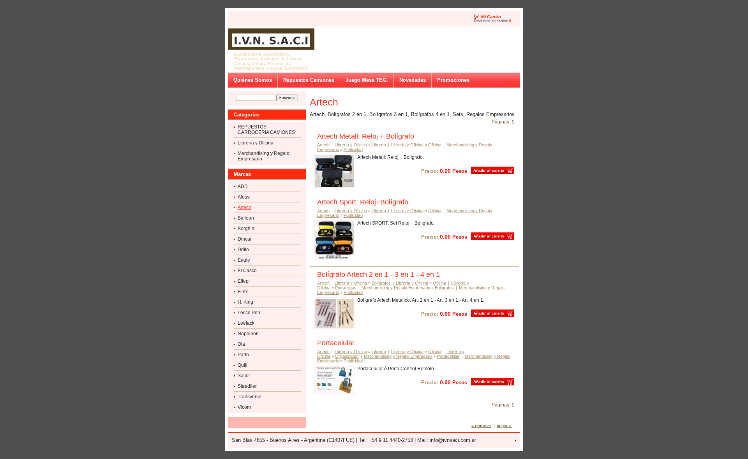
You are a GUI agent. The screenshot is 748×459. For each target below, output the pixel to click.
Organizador (347, 356)
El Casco (247, 270)
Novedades (412, 80)
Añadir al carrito (488, 170)
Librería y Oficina (255, 143)
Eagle (244, 260)
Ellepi (244, 281)
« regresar (481, 425)
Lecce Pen (249, 312)
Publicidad (353, 149)
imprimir (504, 425)
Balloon (246, 218)
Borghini (247, 228)
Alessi (244, 197)
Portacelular (336, 343)
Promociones (453, 80)
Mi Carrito (491, 16)
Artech (244, 207)
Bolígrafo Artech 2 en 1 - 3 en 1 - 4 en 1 (378, 274)
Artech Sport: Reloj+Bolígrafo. (363, 202)
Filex (243, 291)
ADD (243, 186)
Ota (241, 344)
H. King (245, 302)
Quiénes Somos (252, 80)
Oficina (434, 144)
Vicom (244, 407)
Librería (379, 144)
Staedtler (247, 386)
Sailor (244, 375)
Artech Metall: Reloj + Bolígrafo (365, 136)
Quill (242, 365)
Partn (243, 354)
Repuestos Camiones (308, 80)
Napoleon (248, 333)
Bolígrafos (381, 283)
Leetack (246, 323)
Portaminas (345, 287)
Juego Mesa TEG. (367, 80)
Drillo (243, 249)
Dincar (245, 239)
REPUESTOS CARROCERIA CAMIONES (266, 129)
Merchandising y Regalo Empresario (263, 156)
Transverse (249, 396)
